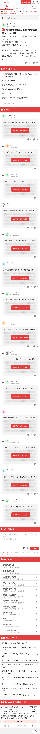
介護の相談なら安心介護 (9, 707)
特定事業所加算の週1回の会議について (15, 98)
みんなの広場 (20, 8)
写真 (28, 548)
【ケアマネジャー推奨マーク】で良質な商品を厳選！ (20, 660)
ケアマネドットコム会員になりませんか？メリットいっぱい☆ (20, 696)
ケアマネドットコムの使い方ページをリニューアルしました (20, 655)
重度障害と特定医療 (8, 80)
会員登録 (27, 2)
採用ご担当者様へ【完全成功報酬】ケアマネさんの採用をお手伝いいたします (20, 672)
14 (37, 63)
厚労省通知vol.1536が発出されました (15, 643)
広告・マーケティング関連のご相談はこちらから (18, 684)
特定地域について (8, 93)
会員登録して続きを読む (20, 130)
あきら (9, 204)
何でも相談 (21, 12)
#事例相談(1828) (8, 103)
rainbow (10, 470)
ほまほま (10, 322)
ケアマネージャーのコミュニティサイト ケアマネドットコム (20, 710)
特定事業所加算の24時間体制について (15, 89)
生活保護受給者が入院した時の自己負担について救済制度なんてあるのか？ (20, 75)
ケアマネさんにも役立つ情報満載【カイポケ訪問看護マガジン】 (20, 679)
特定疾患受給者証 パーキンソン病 (14, 85)
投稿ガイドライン (6, 552)
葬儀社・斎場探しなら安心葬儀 (16, 718)
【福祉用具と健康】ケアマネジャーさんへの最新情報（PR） (20, 689)
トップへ (35, 731)
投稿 (35, 548)
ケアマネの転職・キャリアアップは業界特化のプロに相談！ (20, 666)
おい (11, 145)
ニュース (33, 8)
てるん (9, 410)
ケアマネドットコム (6, 2)
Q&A (6, 8)
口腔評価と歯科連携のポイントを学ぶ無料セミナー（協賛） (19, 648)
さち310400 (11, 24)
